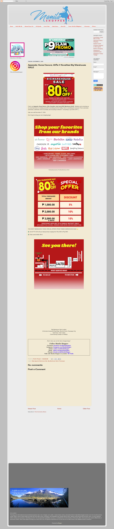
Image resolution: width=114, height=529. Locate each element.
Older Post (86, 408)
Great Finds (47, 26)
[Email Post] (51, 358)
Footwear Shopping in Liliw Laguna (98, 46)
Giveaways (87, 26)
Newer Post (32, 408)
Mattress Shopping (98, 48)
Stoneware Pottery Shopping (98, 41)
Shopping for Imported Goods (97, 51)
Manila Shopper (37, 358)
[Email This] (54, 359)
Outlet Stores (55, 26)
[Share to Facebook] (59, 359)
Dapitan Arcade (97, 43)
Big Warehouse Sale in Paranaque (56, 361)
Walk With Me (18, 26)
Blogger (60, 523)
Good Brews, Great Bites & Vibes (98, 38)
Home (11, 26)
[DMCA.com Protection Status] (98, 85)
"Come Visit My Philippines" (75, 26)
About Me (63, 26)
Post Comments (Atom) (40, 411)
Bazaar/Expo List (29, 26)
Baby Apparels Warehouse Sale (39, 361)
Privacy (94, 26)
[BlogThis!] (56, 359)
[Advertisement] (56, 32)
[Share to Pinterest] (60, 359)
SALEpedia (38, 26)
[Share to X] (57, 359)
